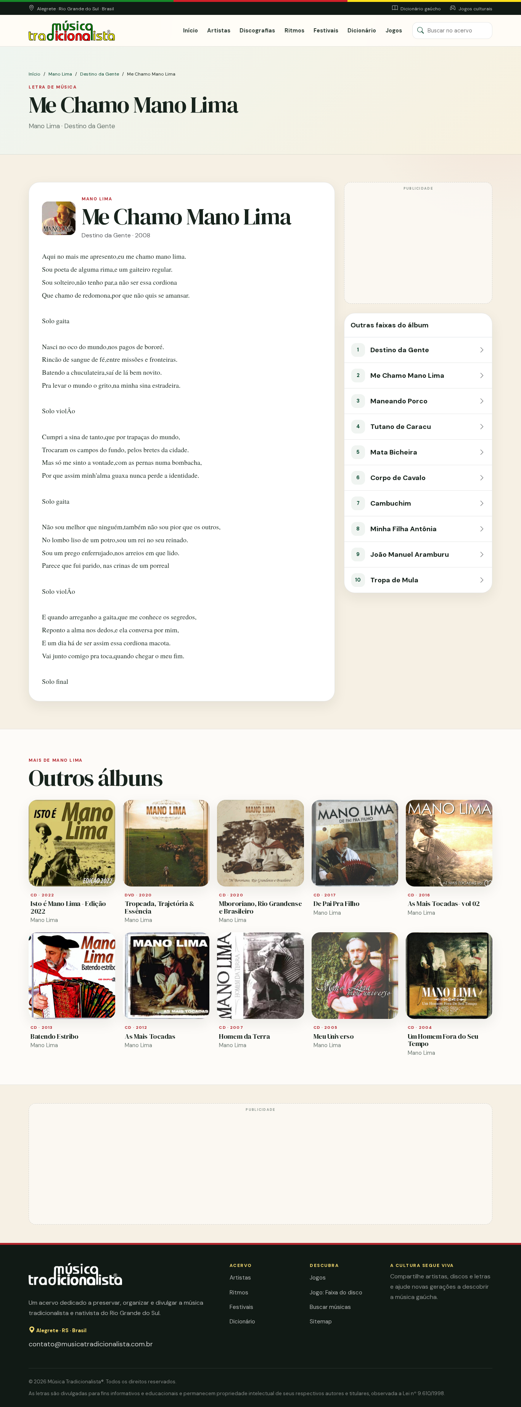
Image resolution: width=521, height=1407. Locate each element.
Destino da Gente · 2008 (116, 235)
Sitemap (321, 1321)
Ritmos (294, 30)
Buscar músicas (330, 1307)
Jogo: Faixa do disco (336, 1292)
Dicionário (361, 30)
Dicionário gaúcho (420, 9)
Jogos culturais (474, 9)
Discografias (257, 30)
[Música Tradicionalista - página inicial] (72, 31)
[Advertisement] (418, 246)
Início (190, 30)
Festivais (326, 30)
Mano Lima (60, 74)
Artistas (218, 30)
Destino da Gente (99, 74)
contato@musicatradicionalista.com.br (91, 1344)
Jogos (394, 30)
